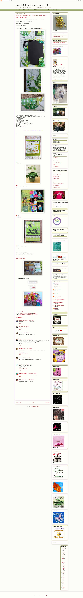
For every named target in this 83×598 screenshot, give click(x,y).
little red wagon (57, 286)
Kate (19, 332)
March (63, 562)
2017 (63, 549)
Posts (55, 204)
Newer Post (18, 402)
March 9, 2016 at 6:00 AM (30, 320)
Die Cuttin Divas (56, 176)
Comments (56, 206)
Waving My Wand (22, 379)
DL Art (54, 180)
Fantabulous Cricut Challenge (58, 183)
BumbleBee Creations (57, 174)
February (63, 566)
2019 (64, 548)
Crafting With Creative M (23, 368)
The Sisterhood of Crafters (59, 299)
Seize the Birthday (57, 289)
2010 (63, 584)
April (63, 560)
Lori (19, 326)
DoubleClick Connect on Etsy (58, 36)
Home (17, 9)
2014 (63, 574)
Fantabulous (55, 159)
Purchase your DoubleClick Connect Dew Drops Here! (35, 9)
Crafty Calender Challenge (59, 305)
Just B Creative (55, 157)
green (28, 314)
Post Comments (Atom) (35, 406)
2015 (63, 572)
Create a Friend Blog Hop (57, 162)
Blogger (47, 595)
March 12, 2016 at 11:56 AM (26, 364)
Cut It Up (55, 293)
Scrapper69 (21, 348)
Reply (20, 323)
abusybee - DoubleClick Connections (26, 313)
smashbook (35, 314)
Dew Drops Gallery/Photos (51, 9)
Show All (66, 311)
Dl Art (54, 164)
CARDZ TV (56, 308)
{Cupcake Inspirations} (58, 302)
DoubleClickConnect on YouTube (59, 42)
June (63, 556)
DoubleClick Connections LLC (32, 5)
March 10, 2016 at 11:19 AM (27, 339)
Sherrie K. (20, 339)
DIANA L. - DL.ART (57, 296)
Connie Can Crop (56, 160)
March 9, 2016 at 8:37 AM (25, 326)
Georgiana (21, 357)
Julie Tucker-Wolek (22, 320)
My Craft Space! (60, 9)
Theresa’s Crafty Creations (23, 353)
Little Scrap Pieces (56, 187)
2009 (63, 587)
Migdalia (20, 364)
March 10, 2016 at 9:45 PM (27, 348)
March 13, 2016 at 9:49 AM (31, 373)
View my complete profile (57, 79)
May (63, 558)
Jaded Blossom (57, 283)
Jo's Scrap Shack (56, 166)
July (63, 554)
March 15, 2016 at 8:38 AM (29, 379)
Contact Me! (23, 9)
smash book (31, 314)
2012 (63, 579)
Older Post (47, 402)
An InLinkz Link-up (19, 311)
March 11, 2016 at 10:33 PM (27, 357)
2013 (63, 577)
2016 (63, 552)
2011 (63, 582)
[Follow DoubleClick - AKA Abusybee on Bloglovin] (32, 282)
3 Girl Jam (55, 172)
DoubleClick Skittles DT (23, 314)
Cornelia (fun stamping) (23, 373)
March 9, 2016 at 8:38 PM (25, 332)
